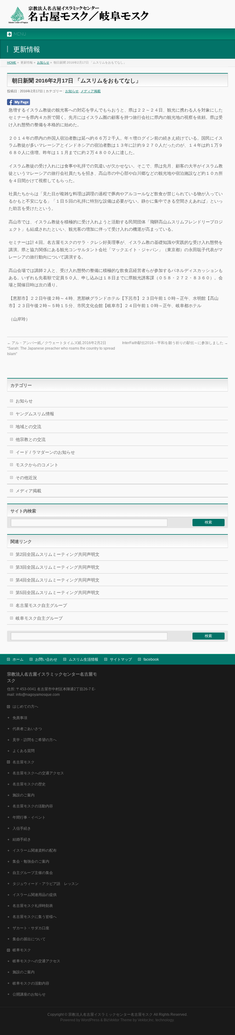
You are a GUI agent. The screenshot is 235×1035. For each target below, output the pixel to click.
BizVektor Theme (118, 1020)
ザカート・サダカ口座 (31, 928)
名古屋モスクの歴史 (29, 784)
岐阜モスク (22, 950)
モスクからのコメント (37, 464)
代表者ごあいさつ (27, 729)
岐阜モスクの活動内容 (31, 983)
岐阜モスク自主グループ (39, 618)
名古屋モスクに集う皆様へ (35, 917)
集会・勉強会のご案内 (31, 861)
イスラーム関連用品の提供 (35, 895)
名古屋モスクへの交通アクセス (38, 773)
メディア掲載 (90, 91)
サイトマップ (121, 659)
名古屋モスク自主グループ (41, 605)
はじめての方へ (25, 706)
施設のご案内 (24, 795)
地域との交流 (28, 426)
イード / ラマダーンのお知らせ (45, 452)
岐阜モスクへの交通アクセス (36, 961)
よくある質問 (24, 751)
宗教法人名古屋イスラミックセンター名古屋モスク (110, 1014)
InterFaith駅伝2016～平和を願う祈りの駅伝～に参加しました (175, 343)
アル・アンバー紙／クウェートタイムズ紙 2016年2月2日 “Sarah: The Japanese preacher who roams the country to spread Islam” (61, 348)
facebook (151, 659)
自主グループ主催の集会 (33, 873)
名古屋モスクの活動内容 (33, 806)
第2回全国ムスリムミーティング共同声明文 (57, 554)
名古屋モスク (24, 762)
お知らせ (43, 62)
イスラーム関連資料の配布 (35, 850)
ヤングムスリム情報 (35, 413)
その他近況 (26, 477)
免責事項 (20, 718)
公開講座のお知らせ (29, 994)
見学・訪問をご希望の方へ (35, 740)
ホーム (18, 659)
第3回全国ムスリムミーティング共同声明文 (57, 567)
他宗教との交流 (31, 439)
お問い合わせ (46, 659)
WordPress (90, 1020)
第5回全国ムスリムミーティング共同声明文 (57, 592)
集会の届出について (29, 939)
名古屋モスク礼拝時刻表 (33, 906)
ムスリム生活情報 (83, 659)
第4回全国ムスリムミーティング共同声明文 (57, 580)
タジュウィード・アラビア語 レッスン (46, 884)
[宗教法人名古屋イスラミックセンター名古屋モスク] (78, 17)
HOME (11, 62)
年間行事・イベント (29, 817)
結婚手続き (22, 839)
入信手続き (22, 828)
